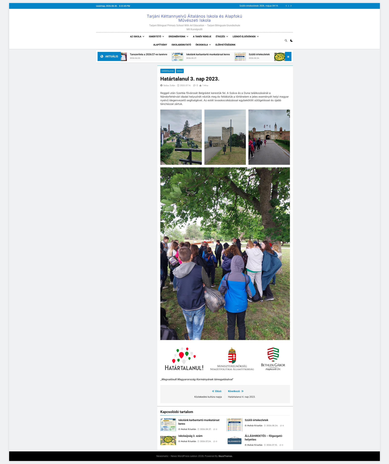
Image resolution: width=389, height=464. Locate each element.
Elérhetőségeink (225, 44)
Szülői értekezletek (219, 54)
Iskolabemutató (181, 44)
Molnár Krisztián (188, 429)
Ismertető (155, 36)
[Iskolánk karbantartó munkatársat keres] (138, 58)
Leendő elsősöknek (244, 36)
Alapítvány (160, 44)
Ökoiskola (202, 44)
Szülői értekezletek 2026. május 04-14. (258, 5)
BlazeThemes (225, 456)
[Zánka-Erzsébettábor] (281, 58)
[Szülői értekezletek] (200, 58)
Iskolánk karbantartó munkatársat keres (168, 54)
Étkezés (220, 36)
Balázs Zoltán (169, 85)
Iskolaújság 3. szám (260, 54)
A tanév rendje (202, 36)
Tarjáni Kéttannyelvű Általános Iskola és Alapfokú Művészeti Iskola (194, 18)
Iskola (180, 71)
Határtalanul (167, 71)
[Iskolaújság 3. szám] (240, 58)
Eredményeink (177, 36)
